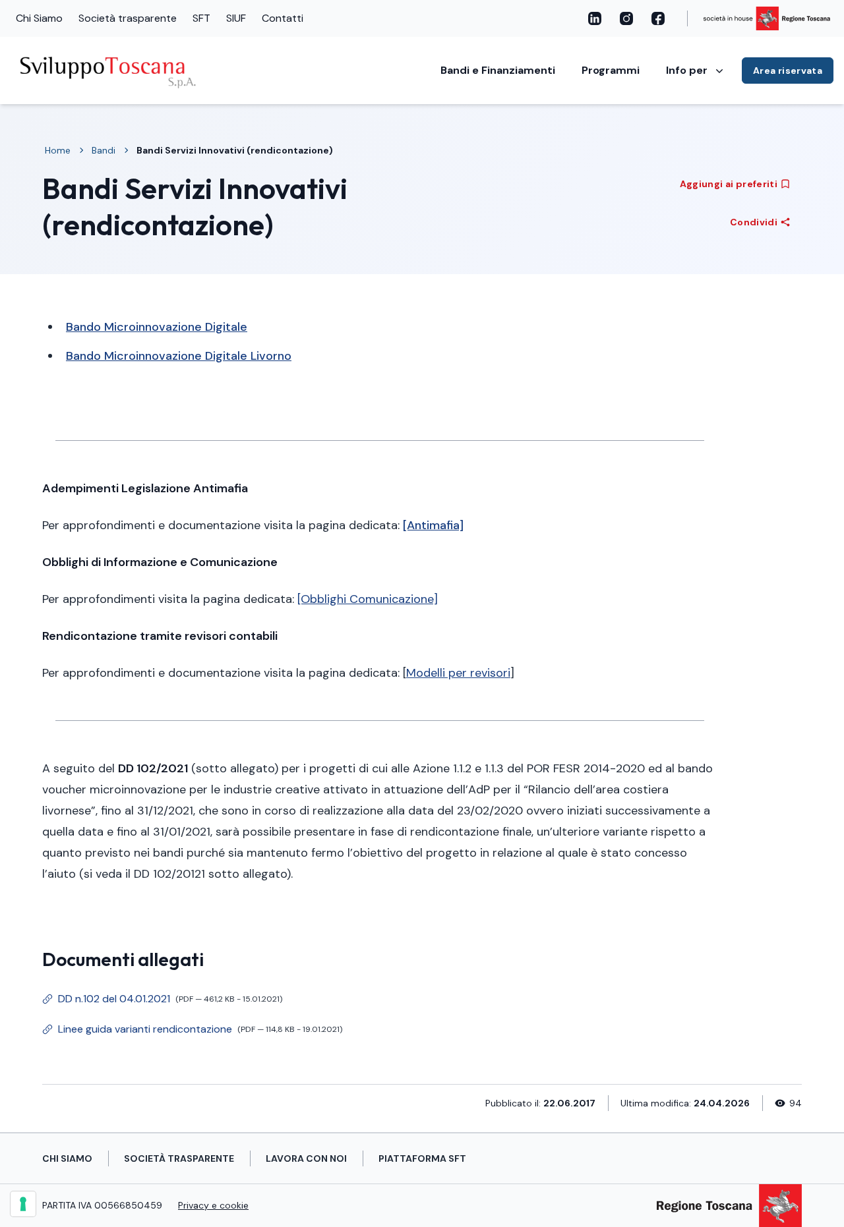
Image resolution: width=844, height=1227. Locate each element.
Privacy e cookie (213, 1205)
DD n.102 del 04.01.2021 (162, 1002)
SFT (201, 18)
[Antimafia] (433, 525)
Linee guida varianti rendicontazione (192, 1032)
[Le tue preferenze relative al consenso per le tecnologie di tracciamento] (23, 1203)
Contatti (282, 18)
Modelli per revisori (458, 673)
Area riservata (787, 70)
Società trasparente (127, 18)
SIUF (236, 18)
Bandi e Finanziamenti (497, 70)
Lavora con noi (306, 1158)
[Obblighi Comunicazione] (367, 599)
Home (58, 150)
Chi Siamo (39, 18)
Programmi (611, 70)
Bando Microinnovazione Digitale (156, 327)
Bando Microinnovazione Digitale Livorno (178, 356)
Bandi (103, 150)
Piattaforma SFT (422, 1158)
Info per (687, 70)
